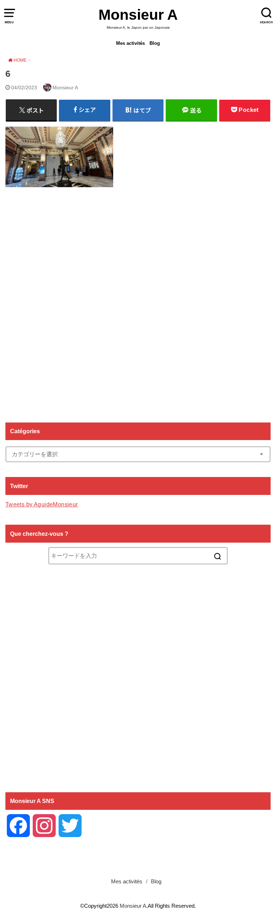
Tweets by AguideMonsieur (41, 504)
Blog (155, 43)
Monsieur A (138, 14)
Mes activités (130, 43)
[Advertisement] (138, 302)
